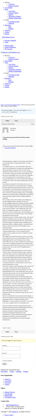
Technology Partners (14, 16)
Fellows (10, 14)
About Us (8, 30)
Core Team (11, 11)
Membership (8, 395)
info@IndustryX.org (8, 37)
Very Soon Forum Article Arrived (12, 104)
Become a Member (10, 40)
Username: (4, 345)
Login (6, 42)
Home (2, 104)
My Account (8, 49)
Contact (7, 32)
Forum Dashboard (10, 47)
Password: (4, 353)
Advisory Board (13, 13)
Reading (11, 28)
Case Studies (8, 7)
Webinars (11, 23)
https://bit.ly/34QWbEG (10, 148)
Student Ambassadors (15, 18)
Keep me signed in (8, 360)
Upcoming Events (13, 21)
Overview (11, 4)
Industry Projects (13, 6)
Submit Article (9, 45)
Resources (8, 25)
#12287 (32, 124)
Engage (7, 34)
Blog (9, 27)
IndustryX (15, 412)
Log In (4, 364)
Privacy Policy (9, 415)
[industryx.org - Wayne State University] (5, 52)
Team (6, 9)
